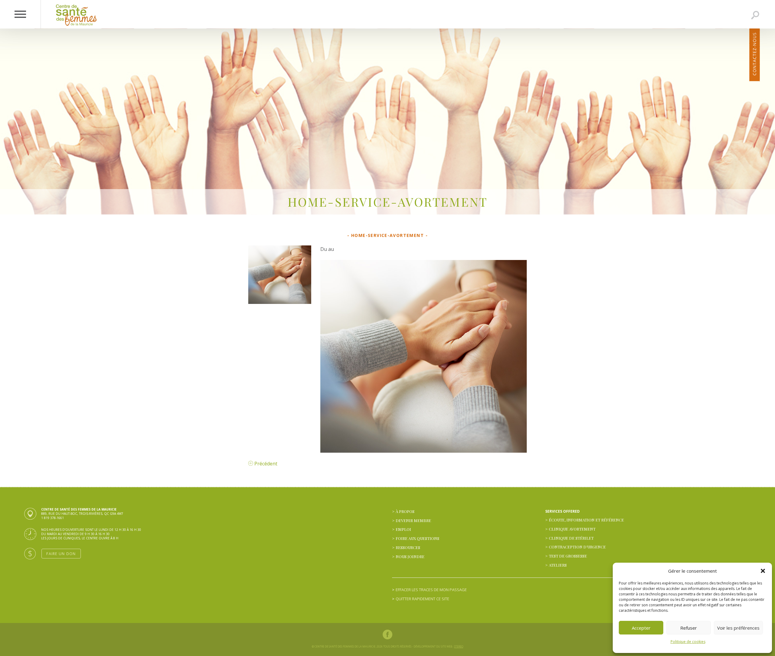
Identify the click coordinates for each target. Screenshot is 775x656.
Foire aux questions (417, 538)
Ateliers (558, 565)
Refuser (688, 628)
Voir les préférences (738, 628)
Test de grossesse (568, 555)
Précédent (265, 463)
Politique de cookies (688, 641)
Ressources (408, 547)
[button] (763, 571)
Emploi (403, 529)
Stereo (458, 646)
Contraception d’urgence (577, 546)
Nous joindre (410, 556)
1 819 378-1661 (52, 518)
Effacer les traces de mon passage (431, 589)
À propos (405, 511)
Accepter (641, 628)
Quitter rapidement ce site (422, 598)
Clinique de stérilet (571, 538)
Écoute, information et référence (586, 519)
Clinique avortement (572, 528)
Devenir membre (413, 520)
